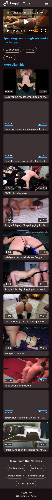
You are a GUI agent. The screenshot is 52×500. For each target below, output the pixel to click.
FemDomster (37, 468)
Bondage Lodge (16, 468)
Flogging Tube (20, 3)
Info (11, 57)
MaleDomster (14, 475)
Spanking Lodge (36, 475)
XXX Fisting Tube (26, 483)
